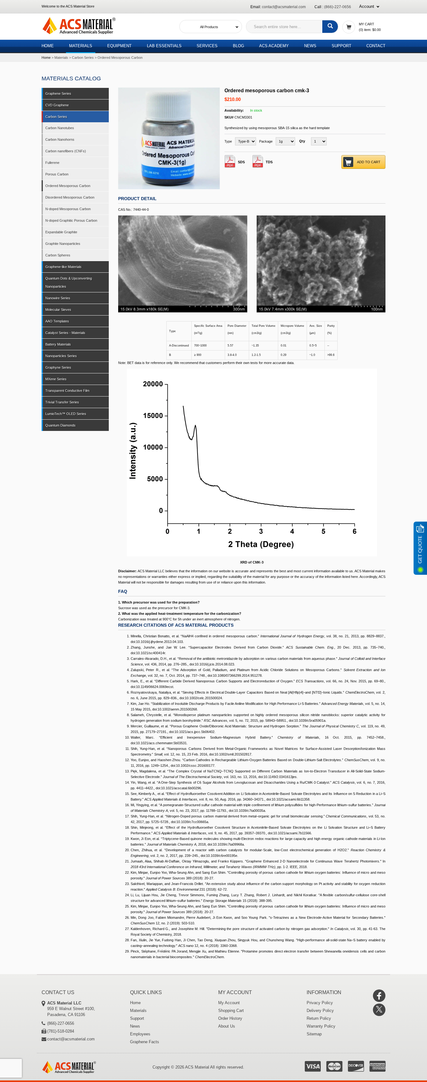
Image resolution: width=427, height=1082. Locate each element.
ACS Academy (274, 45)
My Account (229, 1002)
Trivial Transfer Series (62, 402)
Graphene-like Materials (63, 267)
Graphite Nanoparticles (62, 243)
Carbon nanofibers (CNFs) (65, 151)
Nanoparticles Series (61, 356)
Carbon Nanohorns (59, 139)
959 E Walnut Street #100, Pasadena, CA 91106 (71, 1009)
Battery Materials (58, 344)
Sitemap (314, 1034)
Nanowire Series (57, 298)
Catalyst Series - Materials (65, 333)
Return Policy (319, 1018)
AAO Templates (57, 321)
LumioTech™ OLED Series (65, 414)
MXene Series (56, 379)
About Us (226, 1026)
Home (48, 45)
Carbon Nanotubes (59, 128)
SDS (241, 162)
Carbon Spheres (57, 255)
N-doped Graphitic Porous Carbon (71, 220)
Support (341, 45)
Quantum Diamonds (60, 425)
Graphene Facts (144, 1041)
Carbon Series (83, 57)
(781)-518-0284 (60, 1031)
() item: (370, 30)
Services (207, 45)
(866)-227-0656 (337, 7)
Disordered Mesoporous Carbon (69, 197)
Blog (238, 45)
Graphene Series (58, 93)
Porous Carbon (56, 174)
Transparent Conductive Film (67, 390)
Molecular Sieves (58, 309)
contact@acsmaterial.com (284, 7)
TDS (269, 162)
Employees (140, 1034)
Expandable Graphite (61, 232)
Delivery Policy (320, 1010)
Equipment (119, 45)
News (310, 45)
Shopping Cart (231, 1010)
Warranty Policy (321, 1026)
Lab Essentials (164, 45)
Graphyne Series (58, 367)
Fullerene (52, 162)
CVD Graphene (57, 105)
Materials (80, 45)
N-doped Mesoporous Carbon (68, 209)
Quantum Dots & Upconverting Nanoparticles (68, 282)
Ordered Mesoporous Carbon (120, 57)
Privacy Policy (320, 1002)
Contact (375, 45)
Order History (230, 1018)
